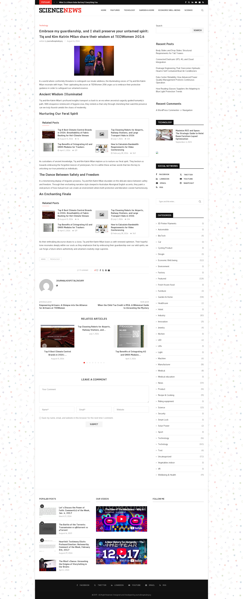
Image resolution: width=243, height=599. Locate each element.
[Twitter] (189, 2)
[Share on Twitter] (103, 270)
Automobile (181, 229)
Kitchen (181, 334)
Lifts (181, 346)
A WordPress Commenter (167, 110)
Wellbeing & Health (181, 475)
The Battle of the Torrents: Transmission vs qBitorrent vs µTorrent (73, 527)
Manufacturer (181, 364)
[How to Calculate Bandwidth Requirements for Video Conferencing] (101, 148)
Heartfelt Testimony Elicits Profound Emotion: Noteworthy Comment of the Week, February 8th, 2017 (74, 545)
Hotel (181, 309)
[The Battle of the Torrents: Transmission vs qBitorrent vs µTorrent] (47, 528)
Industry (181, 315)
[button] (54, 2)
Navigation (188, 110)
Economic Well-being (169, 10)
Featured (115, 10)
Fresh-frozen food (181, 285)
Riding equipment (181, 401)
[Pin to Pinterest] (106, 270)
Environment (181, 266)
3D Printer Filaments (181, 223)
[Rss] (203, 2)
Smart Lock (181, 419)
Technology (181, 438)
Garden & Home (146, 10)
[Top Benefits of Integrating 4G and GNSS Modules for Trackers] (48, 147)
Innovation (181, 321)
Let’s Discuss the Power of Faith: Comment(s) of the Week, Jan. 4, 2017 (74, 510)
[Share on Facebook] (100, 270)
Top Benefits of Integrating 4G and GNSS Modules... (130, 353)
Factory (181, 272)
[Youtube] (196, 2)
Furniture (181, 291)
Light (181, 352)
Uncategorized (181, 456)
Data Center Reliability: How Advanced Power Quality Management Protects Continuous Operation (176, 80)
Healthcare (181, 303)
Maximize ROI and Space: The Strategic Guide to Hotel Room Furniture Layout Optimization (190, 134)
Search (159, 25)
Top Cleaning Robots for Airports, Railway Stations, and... (94, 328)
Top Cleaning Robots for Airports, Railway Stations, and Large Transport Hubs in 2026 (127, 132)
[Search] (202, 10)
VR (181, 469)
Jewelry (181, 327)
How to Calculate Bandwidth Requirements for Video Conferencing (125, 147)
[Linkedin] (192, 2)
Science (188, 10)
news (43, 259)
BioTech (181, 235)
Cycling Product (181, 248)
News (181, 383)
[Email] (200, 2)
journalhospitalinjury (55, 41)
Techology (129, 10)
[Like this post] (97, 270)
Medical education (181, 376)
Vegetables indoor (181, 462)
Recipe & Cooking (181, 395)
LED (181, 340)
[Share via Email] (109, 270)
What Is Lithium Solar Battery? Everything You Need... (81, 2)
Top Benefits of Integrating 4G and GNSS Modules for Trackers (75, 146)
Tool (181, 450)
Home (103, 10)
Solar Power (181, 426)
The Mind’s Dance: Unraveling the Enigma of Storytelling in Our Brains (73, 564)
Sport (181, 432)
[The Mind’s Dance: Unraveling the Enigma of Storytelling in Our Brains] (47, 565)
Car (181, 242)
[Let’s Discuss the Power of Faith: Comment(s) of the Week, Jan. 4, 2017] (47, 511)
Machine (181, 358)
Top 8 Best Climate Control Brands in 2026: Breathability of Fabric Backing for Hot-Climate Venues (75, 132)
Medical (181, 370)
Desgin (181, 254)
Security (181, 413)
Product (181, 389)
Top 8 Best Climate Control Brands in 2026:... (57, 353)
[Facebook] (185, 2)
